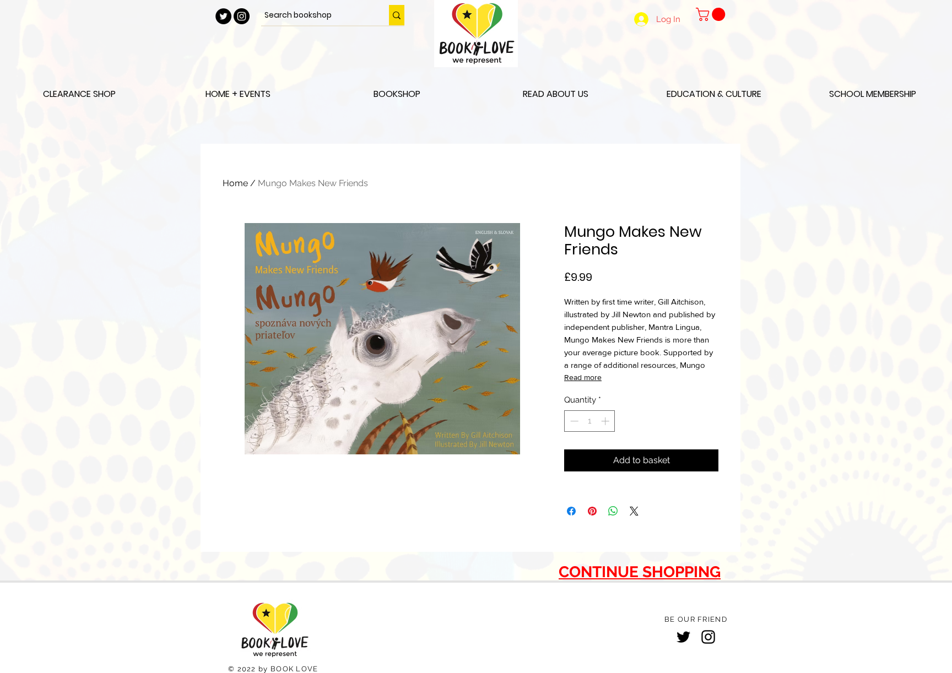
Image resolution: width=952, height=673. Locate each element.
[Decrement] (573, 421)
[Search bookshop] (396, 15)
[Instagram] (708, 637)
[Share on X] (634, 511)
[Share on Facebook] (571, 511)
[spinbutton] (590, 421)
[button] (712, 14)
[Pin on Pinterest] (592, 511)
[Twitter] (683, 637)
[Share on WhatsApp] (613, 511)
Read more (583, 377)
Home (235, 183)
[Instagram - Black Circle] (242, 16)
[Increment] (606, 421)
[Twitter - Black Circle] (223, 16)
